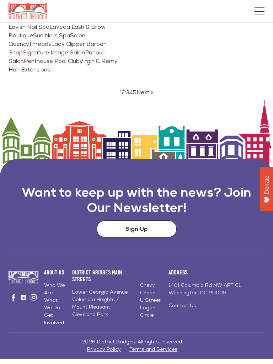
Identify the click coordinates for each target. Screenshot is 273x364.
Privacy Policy (104, 349)
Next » (144, 92)
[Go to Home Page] (28, 11)
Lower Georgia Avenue (100, 292)
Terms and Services (153, 349)
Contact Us (182, 305)
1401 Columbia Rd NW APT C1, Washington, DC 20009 (205, 289)
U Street (150, 300)
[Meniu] (259, 11)
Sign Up (136, 228)
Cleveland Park (90, 314)
